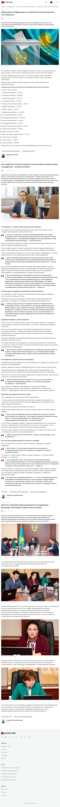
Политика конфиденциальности (10, 770)
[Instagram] (2, 18)
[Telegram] (8, 18)
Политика (4, 749)
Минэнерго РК (6, 716)
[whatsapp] (5, 18)
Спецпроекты (39, 6)
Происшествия (5, 746)
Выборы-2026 (11, 6)
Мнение (4, 492)
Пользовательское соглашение (10, 767)
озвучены (12, 145)
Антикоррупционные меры (8, 777)
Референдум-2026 (28, 151)
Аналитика (4, 752)
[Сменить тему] (52, 2)
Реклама (3, 795)
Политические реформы (38, 492)
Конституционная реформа (26, 6)
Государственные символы (9, 774)
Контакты (4, 792)
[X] (14, 18)
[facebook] (13, 737)
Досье (45, 6)
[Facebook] (11, 18)
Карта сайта (4, 789)
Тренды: (3, 6)
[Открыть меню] (57, 2)
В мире (3, 758)
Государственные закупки (8, 780)
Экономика (4, 755)
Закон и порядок (53, 6)
